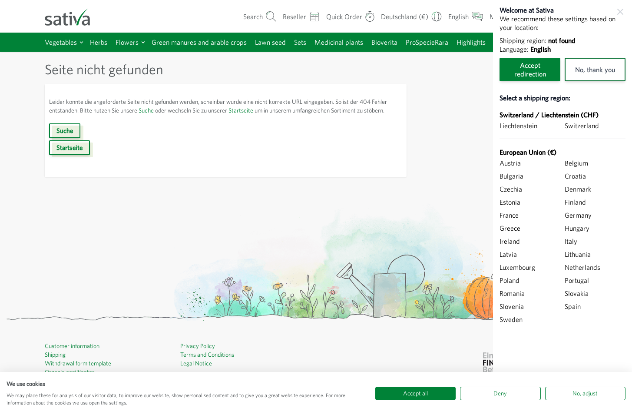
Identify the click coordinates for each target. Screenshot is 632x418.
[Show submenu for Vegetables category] (81, 42)
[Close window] (620, 11)
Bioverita (384, 42)
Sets (300, 42)
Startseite (240, 110)
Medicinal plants (338, 42)
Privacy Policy (197, 345)
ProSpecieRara (427, 42)
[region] (562, 209)
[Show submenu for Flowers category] (143, 42)
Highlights (471, 42)
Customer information (72, 345)
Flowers (127, 42)
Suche (146, 110)
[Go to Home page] (73, 16)
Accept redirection (530, 69)
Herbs (98, 42)
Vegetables (61, 42)
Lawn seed (270, 42)
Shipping (55, 354)
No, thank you (595, 69)
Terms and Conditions (207, 354)
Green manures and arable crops (199, 42)
